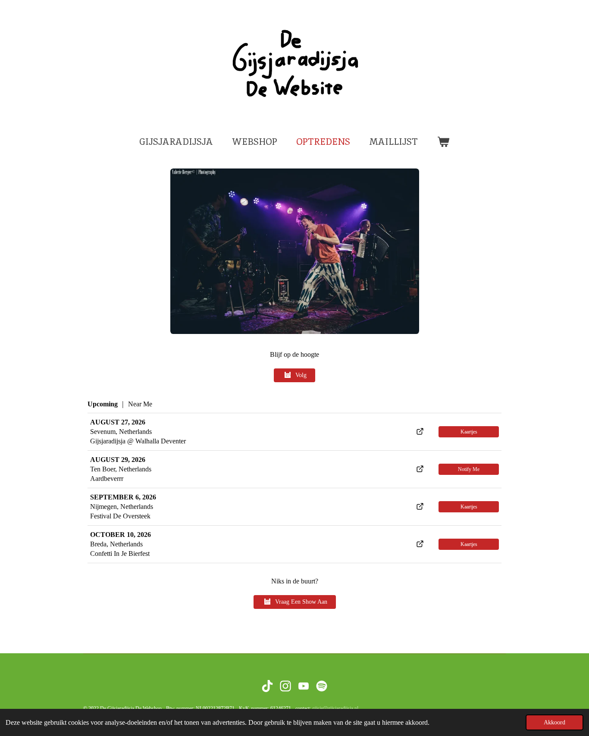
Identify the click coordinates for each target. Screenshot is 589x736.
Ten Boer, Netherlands (120, 469)
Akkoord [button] (554, 722)
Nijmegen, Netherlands (121, 506)
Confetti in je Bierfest (120, 553)
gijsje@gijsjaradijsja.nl (335, 708)
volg (301, 375)
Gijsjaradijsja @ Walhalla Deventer (138, 441)
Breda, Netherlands (116, 544)
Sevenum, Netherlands (121, 431)
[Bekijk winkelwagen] (443, 141)
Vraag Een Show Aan (301, 602)
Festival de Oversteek (120, 516)
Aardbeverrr (106, 478)
